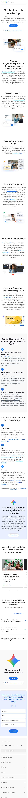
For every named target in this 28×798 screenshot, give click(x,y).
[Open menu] (1, 2)
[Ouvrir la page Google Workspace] (8, 2)
